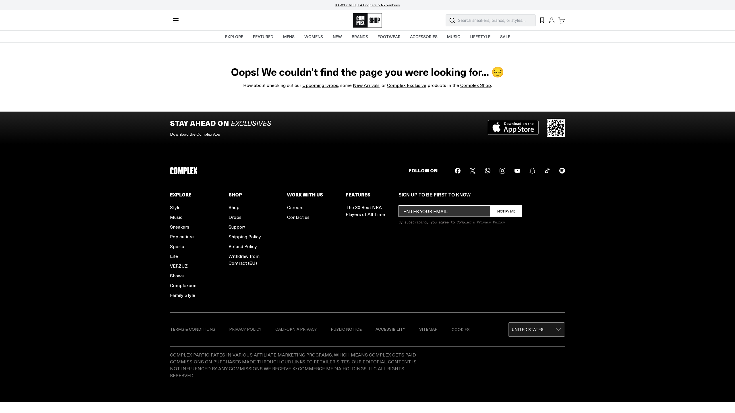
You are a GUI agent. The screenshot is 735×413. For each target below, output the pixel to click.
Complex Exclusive (406, 85)
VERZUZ (179, 266)
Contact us (298, 217)
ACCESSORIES (424, 36)
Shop (234, 207)
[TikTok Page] (547, 171)
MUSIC (453, 36)
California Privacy (296, 329)
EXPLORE (234, 36)
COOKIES (461, 329)
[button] (536, 329)
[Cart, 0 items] (561, 20)
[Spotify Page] (562, 171)
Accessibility (390, 329)
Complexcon (183, 285)
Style (175, 207)
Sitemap (428, 329)
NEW (337, 36)
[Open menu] (175, 20)
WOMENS (313, 36)
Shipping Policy (245, 236)
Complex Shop (475, 85)
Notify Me (506, 211)
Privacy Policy (491, 222)
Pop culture (182, 236)
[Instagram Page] (502, 171)
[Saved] (542, 20)
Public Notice (346, 329)
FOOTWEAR (389, 36)
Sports (177, 246)
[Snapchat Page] (532, 171)
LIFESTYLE (480, 36)
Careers (295, 207)
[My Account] (551, 20)
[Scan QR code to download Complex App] (556, 128)
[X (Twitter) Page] (472, 171)
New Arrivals (366, 85)
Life (174, 256)
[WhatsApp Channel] (487, 171)
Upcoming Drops (320, 85)
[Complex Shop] (367, 20)
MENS (289, 36)
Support (237, 227)
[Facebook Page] (458, 171)
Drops (235, 217)
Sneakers (179, 227)
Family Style (182, 295)
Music (176, 217)
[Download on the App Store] (513, 128)
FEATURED (263, 36)
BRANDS (360, 36)
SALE (505, 36)
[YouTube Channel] (517, 171)
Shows (177, 275)
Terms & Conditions (192, 329)
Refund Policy (243, 246)
